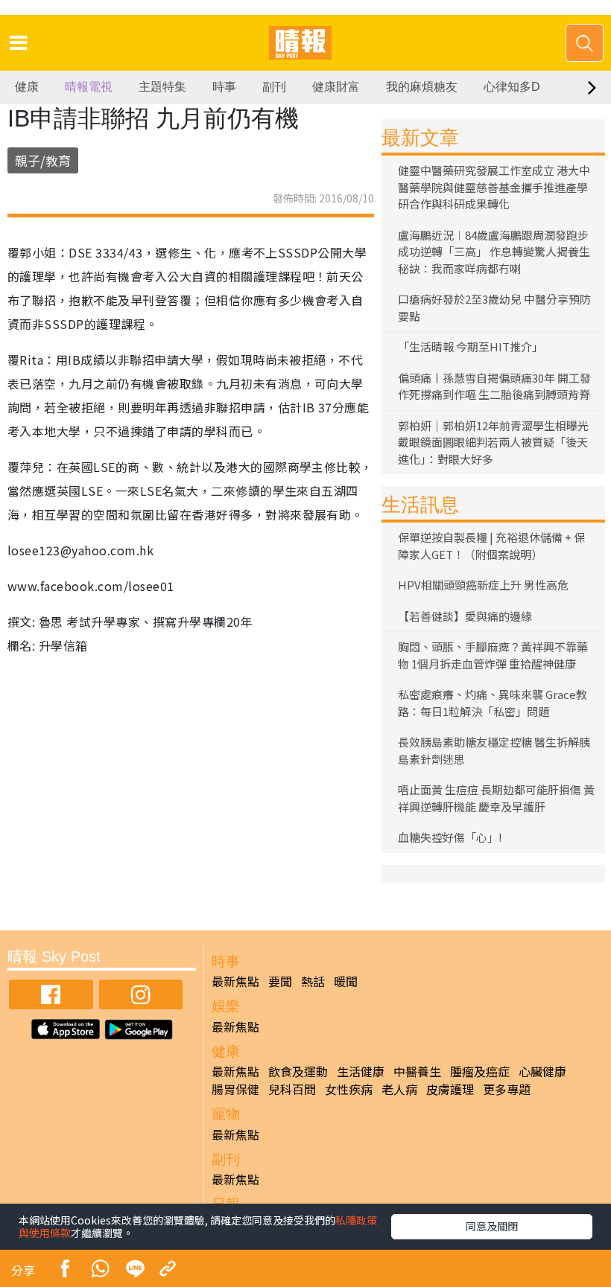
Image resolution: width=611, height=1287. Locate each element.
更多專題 (507, 1089)
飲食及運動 (298, 1071)
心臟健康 (542, 1071)
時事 (224, 86)
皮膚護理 (450, 1089)
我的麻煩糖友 (422, 86)
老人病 (399, 1089)
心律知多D (512, 86)
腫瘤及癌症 (480, 1071)
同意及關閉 (492, 1226)
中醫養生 (417, 1071)
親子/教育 (43, 160)
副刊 (274, 86)
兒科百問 (292, 1089)
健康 (27, 86)
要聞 (280, 981)
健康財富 (336, 86)
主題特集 (162, 86)
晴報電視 (89, 86)
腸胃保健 (235, 1089)
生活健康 (360, 1071)
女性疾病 (349, 1089)
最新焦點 (235, 981)
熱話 (313, 981)
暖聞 (346, 981)
